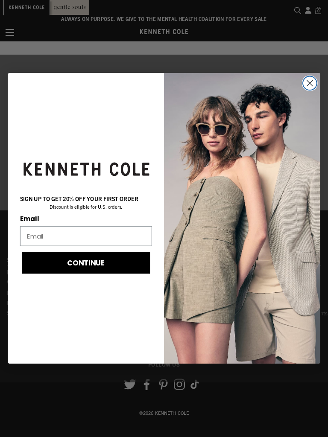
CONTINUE (86, 263)
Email (29, 219)
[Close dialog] (310, 83)
